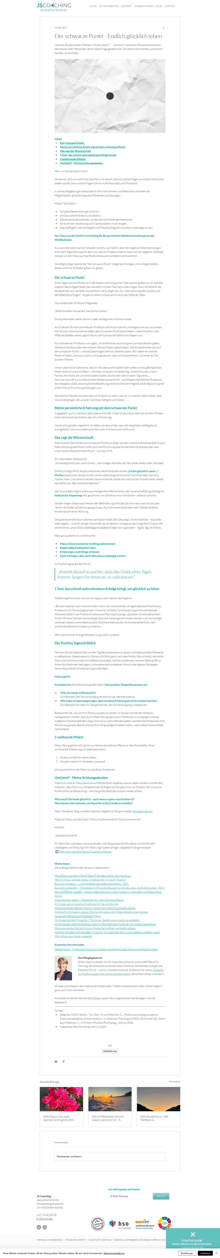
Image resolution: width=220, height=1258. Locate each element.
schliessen (205, 1253)
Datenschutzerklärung (114, 1253)
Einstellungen (187, 1253)
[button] (193, 1234)
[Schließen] (216, 1253)
